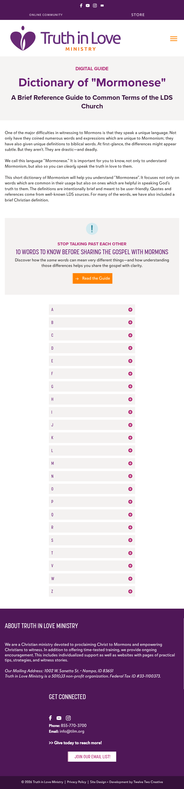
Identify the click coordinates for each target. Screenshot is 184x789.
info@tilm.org (72, 731)
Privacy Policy (76, 782)
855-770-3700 (73, 725)
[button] (92, 309)
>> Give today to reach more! (76, 742)
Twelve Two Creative (148, 782)
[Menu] (173, 39)
